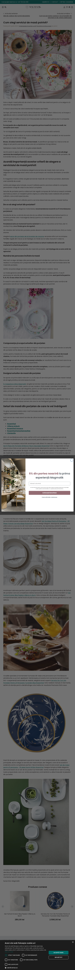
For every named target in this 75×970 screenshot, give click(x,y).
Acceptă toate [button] (58, 952)
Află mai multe (9, 952)
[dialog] (37, 955)
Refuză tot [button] (58, 957)
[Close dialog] (71, 460)
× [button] (73, 942)
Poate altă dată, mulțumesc (49, 497)
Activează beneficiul (49, 493)
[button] (26, 968)
